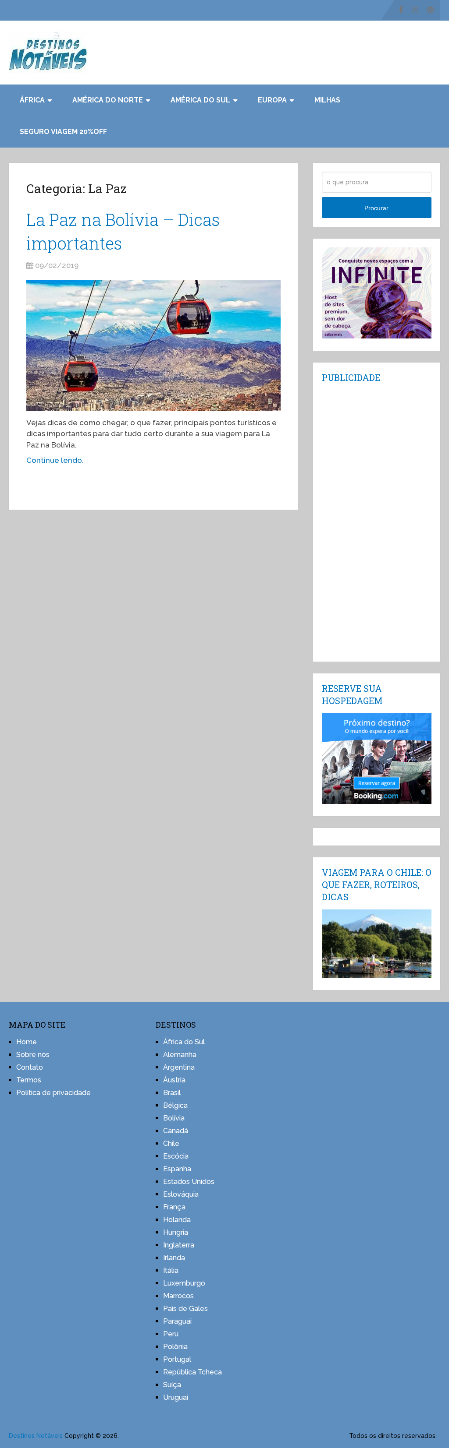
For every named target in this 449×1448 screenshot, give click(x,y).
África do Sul (184, 1042)
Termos (28, 1080)
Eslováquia (181, 1194)
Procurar (376, 207)
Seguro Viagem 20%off (63, 131)
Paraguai (177, 1321)
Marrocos (178, 1296)
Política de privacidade (53, 1093)
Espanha (177, 1169)
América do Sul (200, 100)
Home (26, 1042)
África (32, 100)
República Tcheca (192, 1372)
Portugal (177, 1359)
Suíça (172, 1385)
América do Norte (107, 100)
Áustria (174, 1080)
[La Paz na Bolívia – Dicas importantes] (153, 345)
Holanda (177, 1219)
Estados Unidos (188, 1181)
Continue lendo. (55, 460)
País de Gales (185, 1308)
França (174, 1207)
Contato (29, 1067)
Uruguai (175, 1397)
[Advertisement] (376, 521)
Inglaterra (178, 1245)
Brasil (172, 1093)
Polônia (175, 1346)
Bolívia (174, 1118)
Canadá (175, 1131)
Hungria (175, 1232)
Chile (171, 1143)
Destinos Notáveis (36, 1435)
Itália (170, 1270)
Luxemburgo (184, 1283)
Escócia (176, 1156)
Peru (170, 1334)
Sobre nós (33, 1054)
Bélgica (175, 1105)
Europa (272, 100)
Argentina (179, 1067)
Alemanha (179, 1054)
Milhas (327, 100)
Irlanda (174, 1258)
